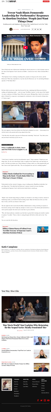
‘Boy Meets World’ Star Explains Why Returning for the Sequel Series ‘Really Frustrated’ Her (25, 326)
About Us (16, 381)
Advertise (16, 384)
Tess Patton (20, 330)
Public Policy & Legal (6, 362)
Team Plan (25, 384)
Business (4, 335)
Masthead (16, 391)
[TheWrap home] (11, 1)
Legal (34, 379)
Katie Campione (16, 29)
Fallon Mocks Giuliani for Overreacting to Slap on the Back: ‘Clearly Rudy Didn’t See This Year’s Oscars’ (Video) (18, 176)
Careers (15, 388)
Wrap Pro (26, 379)
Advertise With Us (45, 392)
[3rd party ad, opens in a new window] (39, 148)
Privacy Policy (35, 384)
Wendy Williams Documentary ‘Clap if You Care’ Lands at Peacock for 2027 (16, 351)
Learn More (25, 386)
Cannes (43, 383)
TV (32, 9)
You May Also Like (10, 290)
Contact (16, 386)
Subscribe (46, 1)
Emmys (43, 388)
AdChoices (34, 386)
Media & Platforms (26, 9)
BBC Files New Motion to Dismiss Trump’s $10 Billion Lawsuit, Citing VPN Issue (15, 364)
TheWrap (16, 379)
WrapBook (16, 396)
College (43, 385)
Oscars (42, 390)
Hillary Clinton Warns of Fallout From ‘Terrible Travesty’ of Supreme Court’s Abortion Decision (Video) (17, 230)
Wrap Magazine (44, 380)
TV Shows (4, 348)
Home (19, 9)
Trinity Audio (14, 64)
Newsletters (16, 393)
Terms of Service (36, 381)
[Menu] (3, 1)
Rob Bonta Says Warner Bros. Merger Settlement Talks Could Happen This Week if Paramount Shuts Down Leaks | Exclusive (17, 338)
